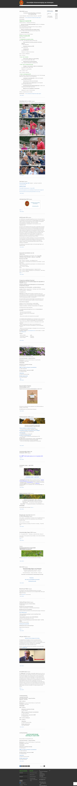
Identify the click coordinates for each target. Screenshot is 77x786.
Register (21, 784)
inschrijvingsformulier (31, 330)
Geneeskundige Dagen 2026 (24, 183)
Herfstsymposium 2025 (24, 416)
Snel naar (21, 181)
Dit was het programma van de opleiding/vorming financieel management (31, 189)
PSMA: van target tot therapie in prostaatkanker (27, 367)
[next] (57, 10)
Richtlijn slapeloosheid (23, 758)
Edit (20, 378)
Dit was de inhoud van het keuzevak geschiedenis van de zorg (29, 191)
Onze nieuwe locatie (33, 772)
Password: (21, 776)
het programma (24, 557)
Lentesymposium (23, 695)
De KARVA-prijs (23, 671)
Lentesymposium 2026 (24, 346)
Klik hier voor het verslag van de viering (32, 638)
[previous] (55, 10)
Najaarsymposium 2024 (24, 493)
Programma (32, 577)
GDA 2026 (21, 11)
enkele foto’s (24, 594)
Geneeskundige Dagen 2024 (26, 532)
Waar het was (32, 774)
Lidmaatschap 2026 (22, 184)
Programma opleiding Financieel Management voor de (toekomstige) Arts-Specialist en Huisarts (31, 281)
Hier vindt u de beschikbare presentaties (32, 579)
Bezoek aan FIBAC (23, 588)
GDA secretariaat (33, 776)
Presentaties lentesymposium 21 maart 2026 (26, 188)
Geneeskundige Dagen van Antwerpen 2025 (33, 779)
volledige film (24, 647)
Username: (21, 772)
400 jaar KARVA (23, 636)
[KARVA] (21, 2)
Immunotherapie (22, 432)
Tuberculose (21, 373)
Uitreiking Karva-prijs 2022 (24, 623)
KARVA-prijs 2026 (23, 217)
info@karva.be (23, 331)
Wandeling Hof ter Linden (25, 101)
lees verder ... (22, 95)
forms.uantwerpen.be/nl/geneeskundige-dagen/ (33, 17)
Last (28, 766)
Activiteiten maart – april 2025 (26, 465)
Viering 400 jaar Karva (24, 602)
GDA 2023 (21, 567)
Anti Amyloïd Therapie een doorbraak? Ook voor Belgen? (29, 430)
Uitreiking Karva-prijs (32, 581)
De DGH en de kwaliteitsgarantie (25, 435)
